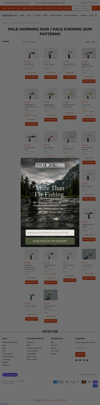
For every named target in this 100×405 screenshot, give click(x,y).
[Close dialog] (77, 161)
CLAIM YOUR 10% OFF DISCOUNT (50, 241)
